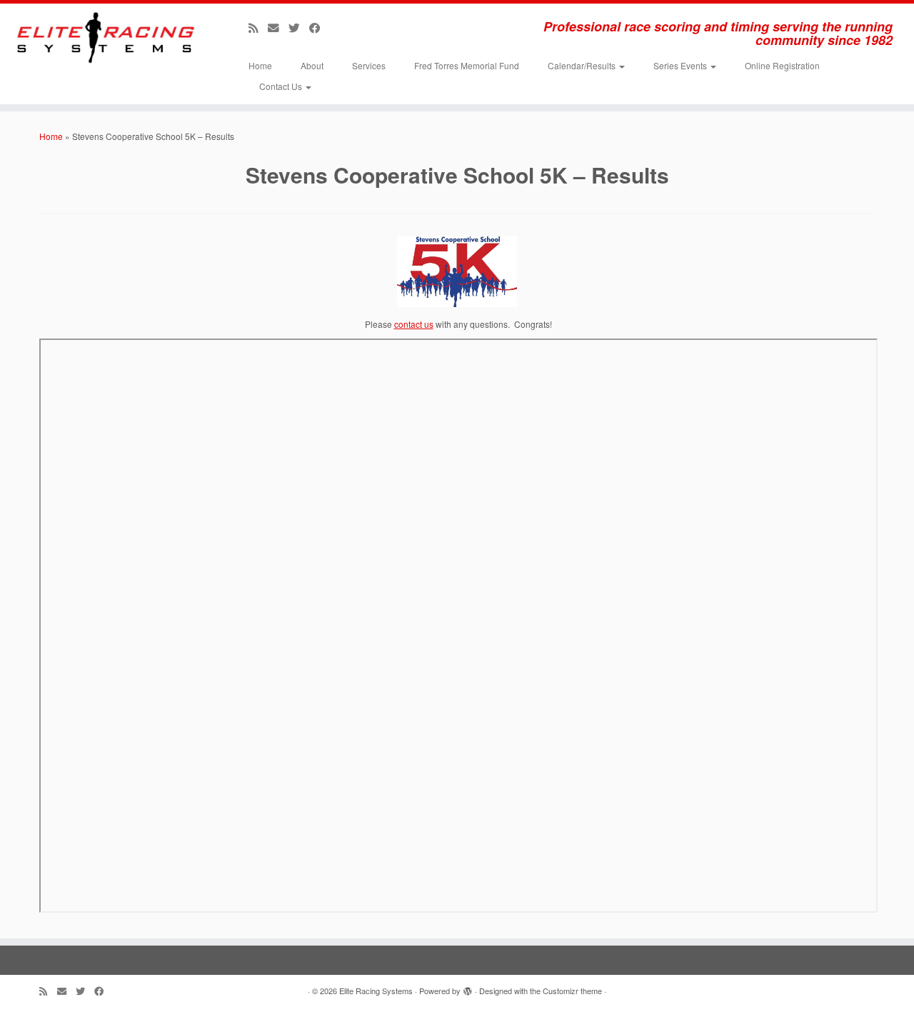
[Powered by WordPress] (468, 988)
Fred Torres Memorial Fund (466, 65)
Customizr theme (572, 990)
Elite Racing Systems (376, 990)
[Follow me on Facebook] (319, 27)
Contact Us (281, 86)
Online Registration (782, 65)
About (312, 65)
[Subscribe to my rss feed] (258, 27)
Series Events (681, 65)
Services (369, 65)
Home (260, 65)
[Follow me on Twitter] (298, 27)
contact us (413, 324)
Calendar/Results (583, 65)
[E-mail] (278, 27)
